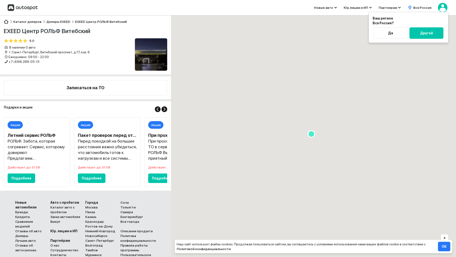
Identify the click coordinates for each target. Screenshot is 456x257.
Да (390, 33)
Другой (426, 33)
